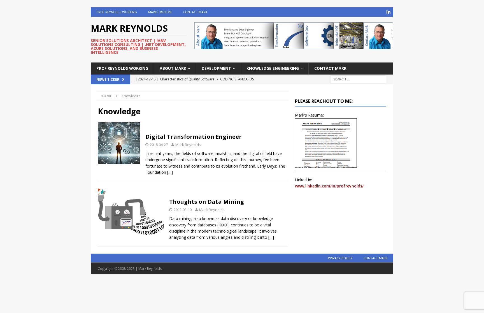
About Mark (173, 68)
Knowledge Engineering (272, 68)
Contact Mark (195, 12)
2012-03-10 (183, 209)
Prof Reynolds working (116, 12)
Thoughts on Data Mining (206, 201)
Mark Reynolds (188, 144)
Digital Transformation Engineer (193, 136)
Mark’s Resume (160, 12)
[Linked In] (388, 12)
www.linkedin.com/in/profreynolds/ (329, 186)
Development (216, 68)
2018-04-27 (159, 144)
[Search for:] (358, 79)
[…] (170, 172)
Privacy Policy (340, 258)
